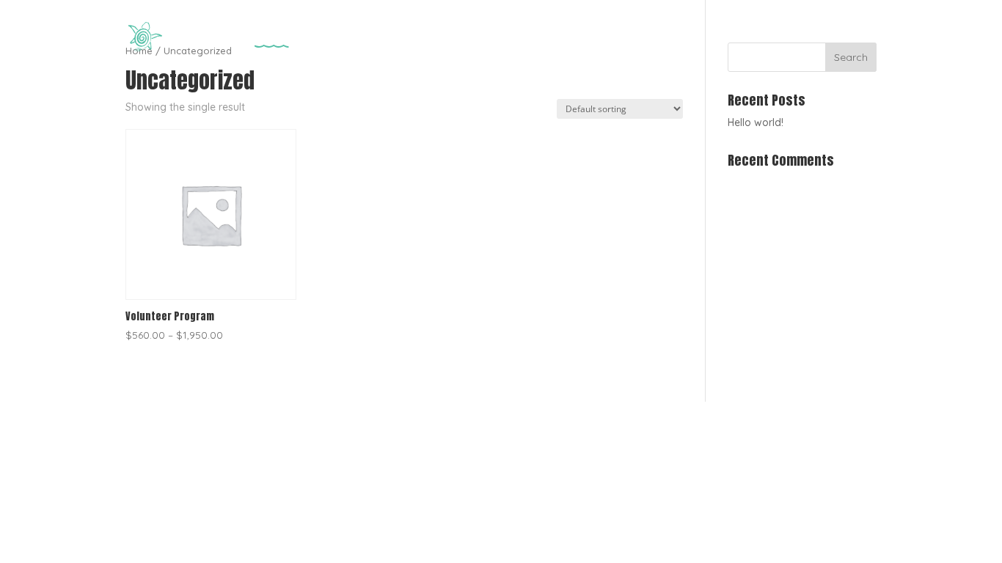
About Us (743, 37)
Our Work (663, 37)
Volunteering (834, 37)
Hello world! (755, 122)
